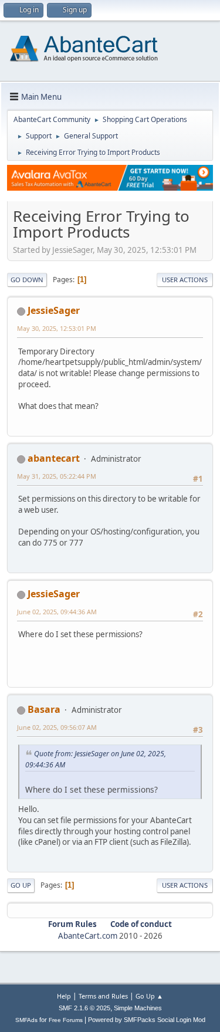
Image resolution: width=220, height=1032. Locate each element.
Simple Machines (138, 1007)
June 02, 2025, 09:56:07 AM (57, 727)
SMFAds (26, 1020)
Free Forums (66, 1020)
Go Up (21, 885)
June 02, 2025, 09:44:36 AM (57, 611)
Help (64, 996)
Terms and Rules (103, 996)
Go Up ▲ (149, 996)
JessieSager (54, 310)
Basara (44, 709)
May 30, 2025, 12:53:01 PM (56, 328)
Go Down (27, 279)
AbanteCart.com (87, 936)
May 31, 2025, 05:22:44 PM (56, 476)
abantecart (54, 458)
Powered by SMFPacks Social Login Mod (146, 1019)
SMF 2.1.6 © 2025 (84, 1007)
